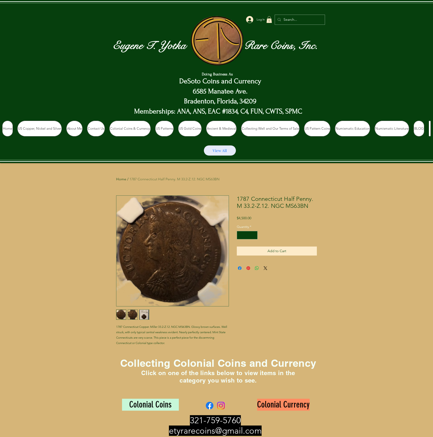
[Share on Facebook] (239, 268)
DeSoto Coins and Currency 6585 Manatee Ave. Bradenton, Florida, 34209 (220, 91)
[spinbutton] (247, 235)
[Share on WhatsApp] (257, 268)
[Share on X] (265, 268)
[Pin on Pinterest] (248, 268)
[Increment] (254, 235)
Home (121, 179)
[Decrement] (240, 235)
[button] (269, 19)
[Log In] (249, 20)
